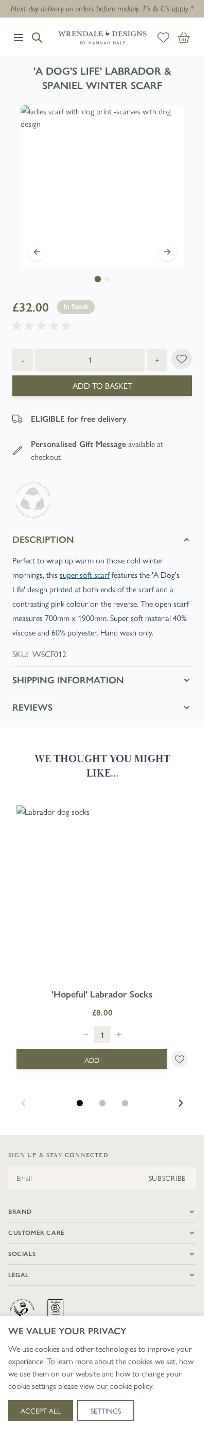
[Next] (167, 251)
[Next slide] (180, 1103)
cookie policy (131, 1385)
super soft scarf (85, 574)
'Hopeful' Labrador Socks (102, 994)
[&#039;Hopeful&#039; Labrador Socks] (102, 891)
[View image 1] (97, 279)
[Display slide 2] (102, 1103)
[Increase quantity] (119, 1034)
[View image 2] (107, 279)
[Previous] (37, 251)
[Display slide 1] (79, 1103)
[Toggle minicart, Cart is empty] (183, 37)
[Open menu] (18, 37)
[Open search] (37, 37)
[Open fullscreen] (102, 186)
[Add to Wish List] (181, 359)
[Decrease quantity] (86, 1034)
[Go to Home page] (102, 37)
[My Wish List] (163, 37)
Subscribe (167, 1178)
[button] (43, 326)
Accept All (41, 1410)
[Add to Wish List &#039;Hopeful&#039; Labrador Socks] (179, 1059)
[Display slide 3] (125, 1103)
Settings (106, 1410)
